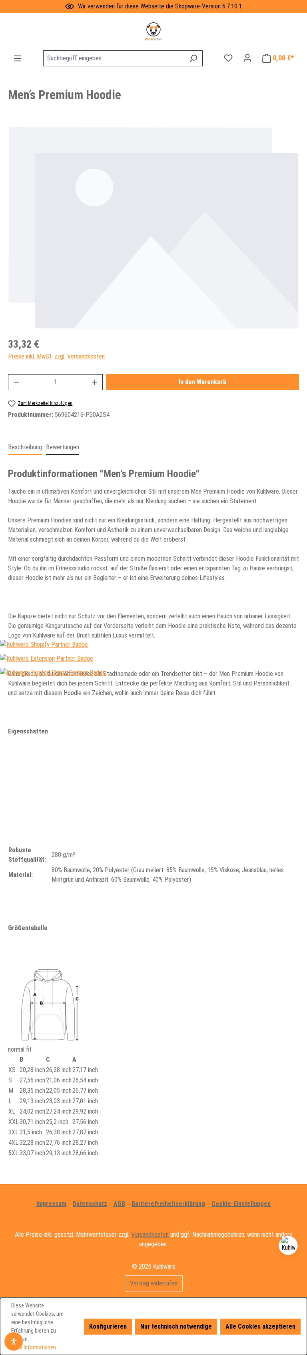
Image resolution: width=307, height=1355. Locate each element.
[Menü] (17, 58)
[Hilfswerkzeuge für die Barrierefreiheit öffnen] (13, 1341)
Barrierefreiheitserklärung (168, 1204)
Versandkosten (150, 1234)
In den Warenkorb (202, 382)
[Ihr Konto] (247, 58)
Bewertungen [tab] (62, 447)
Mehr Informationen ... (36, 1347)
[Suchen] (193, 58)
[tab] (25, 447)
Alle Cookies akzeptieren (260, 1326)
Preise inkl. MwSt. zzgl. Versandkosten (56, 356)
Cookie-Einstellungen (241, 1204)
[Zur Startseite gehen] (153, 31)
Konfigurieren (108, 1326)
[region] (153, 228)
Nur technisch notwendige (176, 1326)
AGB (119, 1204)
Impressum (51, 1204)
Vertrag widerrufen (153, 1283)
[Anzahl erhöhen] (94, 382)
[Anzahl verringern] (16, 382)
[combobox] (113, 58)
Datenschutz (90, 1204)
